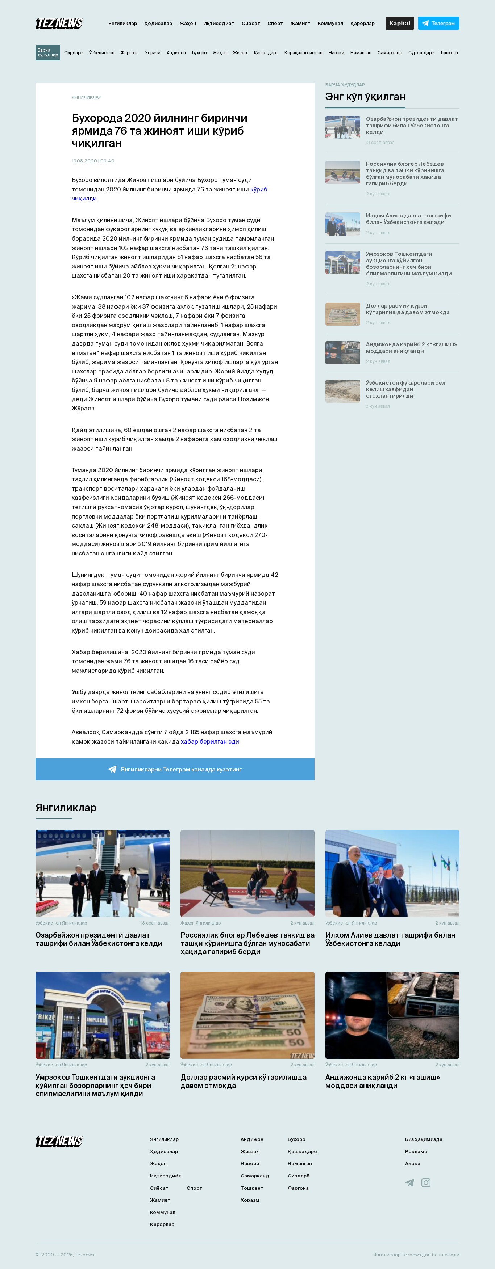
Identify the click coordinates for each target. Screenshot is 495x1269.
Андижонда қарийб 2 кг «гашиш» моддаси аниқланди (382, 1081)
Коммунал (330, 23)
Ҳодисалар (158, 23)
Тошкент (252, 1188)
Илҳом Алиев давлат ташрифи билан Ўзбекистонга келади (390, 939)
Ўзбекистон (48, 923)
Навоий (250, 1163)
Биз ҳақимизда (423, 1139)
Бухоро (296, 1139)
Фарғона (298, 1188)
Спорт (275, 23)
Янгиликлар (122, 23)
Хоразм (250, 1200)
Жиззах (250, 1151)
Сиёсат (251, 23)
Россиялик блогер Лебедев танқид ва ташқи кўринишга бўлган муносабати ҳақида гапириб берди (247, 943)
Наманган (300, 1163)
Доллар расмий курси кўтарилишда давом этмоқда (243, 1081)
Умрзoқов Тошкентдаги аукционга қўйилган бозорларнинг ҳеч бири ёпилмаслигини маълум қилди (95, 1085)
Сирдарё (299, 1176)
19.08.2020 (85, 161)
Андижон (252, 1139)
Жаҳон (187, 23)
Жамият (300, 23)
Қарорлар (362, 23)
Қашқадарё (302, 1151)
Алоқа (412, 1163)
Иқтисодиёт (218, 23)
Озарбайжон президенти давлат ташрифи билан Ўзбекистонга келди (99, 939)
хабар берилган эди (210, 741)
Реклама (416, 1151)
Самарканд (255, 1176)
